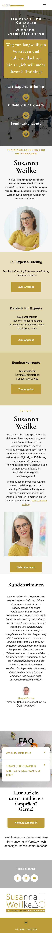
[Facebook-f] (17, 878)
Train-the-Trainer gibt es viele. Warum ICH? (23, 770)
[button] (44, 5)
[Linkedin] (26, 878)
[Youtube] (34, 878)
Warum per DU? (18, 753)
